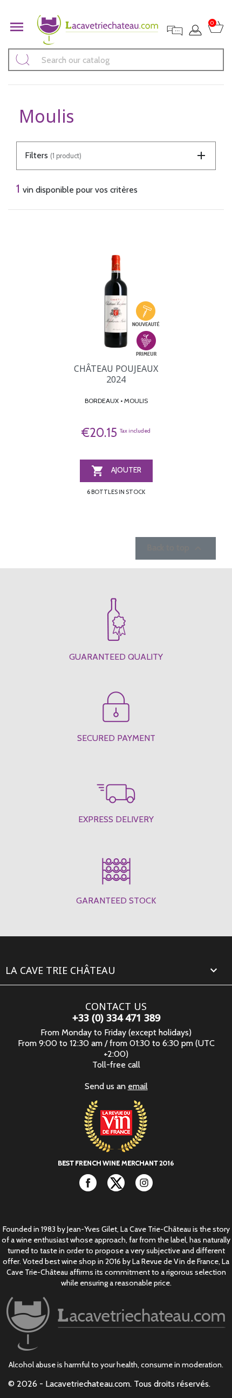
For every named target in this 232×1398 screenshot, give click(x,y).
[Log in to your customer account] (195, 30)
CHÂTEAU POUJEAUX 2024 (116, 374)
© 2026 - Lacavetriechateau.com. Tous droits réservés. (109, 1384)
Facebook (88, 1182)
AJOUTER (116, 470)
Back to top (175, 548)
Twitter (116, 1182)
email (138, 1086)
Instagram (144, 1182)
